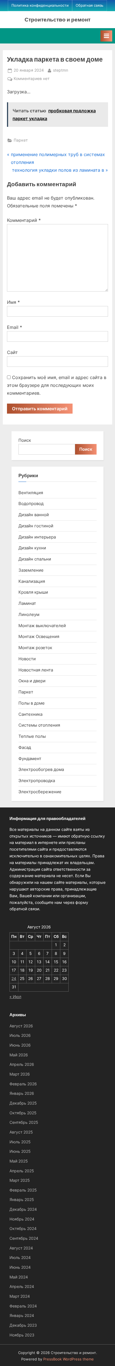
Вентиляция (30, 492)
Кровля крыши (33, 592)
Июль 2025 (20, 1142)
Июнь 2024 (20, 1267)
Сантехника (30, 714)
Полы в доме (31, 703)
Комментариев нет (31, 79)
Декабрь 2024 (23, 1209)
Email (14, 327)
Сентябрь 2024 (23, 1238)
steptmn (60, 70)
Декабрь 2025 (23, 1103)
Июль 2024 (20, 1257)
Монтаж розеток (35, 647)
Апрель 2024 (21, 1286)
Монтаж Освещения (38, 636)
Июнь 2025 (20, 1151)
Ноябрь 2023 (21, 1335)
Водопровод (31, 503)
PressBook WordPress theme (68, 1359)
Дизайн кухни (32, 547)
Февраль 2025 (23, 1190)
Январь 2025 (21, 1199)
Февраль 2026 (23, 1084)
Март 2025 (19, 1180)
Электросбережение (39, 791)
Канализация (31, 581)
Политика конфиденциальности (40, 5)
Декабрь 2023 (23, 1325)
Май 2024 (18, 1277)
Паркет (21, 140)
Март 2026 (19, 1074)
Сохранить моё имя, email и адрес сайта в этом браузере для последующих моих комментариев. (56, 385)
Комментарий (24, 220)
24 (13, 978)
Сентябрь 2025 (23, 1122)
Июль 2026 (20, 1035)
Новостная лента (35, 670)
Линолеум (28, 614)
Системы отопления (39, 725)
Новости (27, 658)
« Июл (15, 996)
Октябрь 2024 (23, 1228)
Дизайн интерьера (37, 537)
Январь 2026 (21, 1093)
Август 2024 (21, 1248)
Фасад (24, 747)
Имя (13, 302)
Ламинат (27, 603)
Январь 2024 (21, 1315)
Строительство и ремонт (57, 19)
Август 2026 (21, 1026)
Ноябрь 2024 (21, 1219)
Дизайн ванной (33, 514)
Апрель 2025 (21, 1171)
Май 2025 (18, 1161)
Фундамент (29, 758)
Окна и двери (31, 680)
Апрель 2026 (21, 1064)
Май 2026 (18, 1055)
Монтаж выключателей (42, 625)
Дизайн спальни (34, 559)
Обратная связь (89, 5)
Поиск (24, 440)
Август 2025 (21, 1132)
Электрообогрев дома (41, 769)
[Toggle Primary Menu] (106, 36)
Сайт (12, 352)
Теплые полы (32, 736)
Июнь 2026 (20, 1045)
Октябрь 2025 (23, 1113)
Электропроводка (36, 780)
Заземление (31, 570)
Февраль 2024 (23, 1306)
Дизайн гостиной (35, 525)
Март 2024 (19, 1296)
